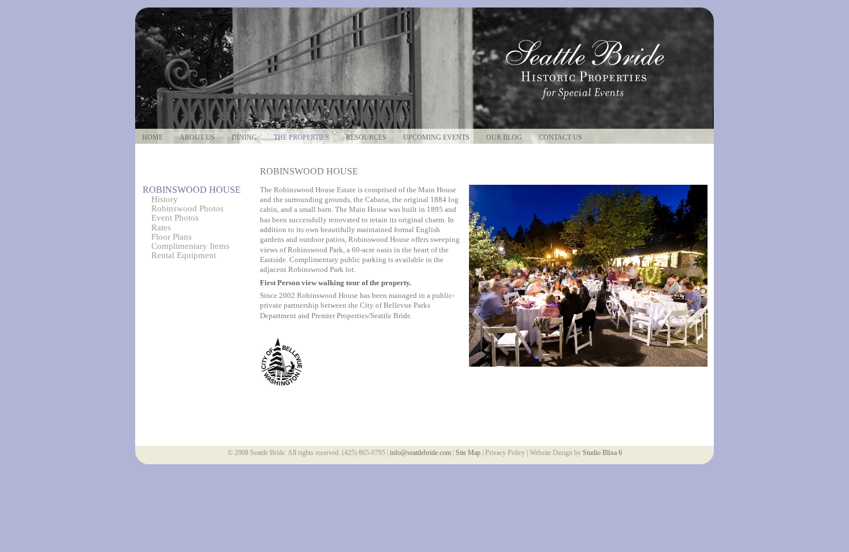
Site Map (468, 453)
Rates (161, 227)
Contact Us (560, 137)
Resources (366, 137)
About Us (197, 137)
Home (152, 137)
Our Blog (504, 137)
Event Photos (175, 217)
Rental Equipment (183, 255)
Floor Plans (171, 236)
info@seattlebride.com (420, 453)
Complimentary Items (190, 246)
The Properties (301, 137)
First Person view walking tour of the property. (335, 282)
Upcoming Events (436, 137)
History (164, 199)
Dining (244, 137)
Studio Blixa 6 (602, 453)
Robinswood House (192, 190)
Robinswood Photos (187, 208)
